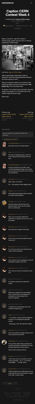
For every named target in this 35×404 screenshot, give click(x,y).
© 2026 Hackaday (17, 400)
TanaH (10, 315)
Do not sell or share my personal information (17, 396)
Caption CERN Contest (22, 19)
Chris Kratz (11, 330)
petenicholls (11, 179)
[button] (31, 3)
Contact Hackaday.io (16, 393)
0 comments (30, 119)
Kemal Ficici (11, 214)
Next (10, 383)
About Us (6, 393)
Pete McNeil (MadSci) (13, 143)
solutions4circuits (12, 369)
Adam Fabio (9, 26)
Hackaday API (26, 394)
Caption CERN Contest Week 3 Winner (9, 115)
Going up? (18, 388)
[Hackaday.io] (8, 3)
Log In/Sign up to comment (10, 139)
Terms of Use (8, 394)
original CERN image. (15, 72)
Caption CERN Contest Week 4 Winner (26, 115)
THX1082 (10, 201)
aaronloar (10, 356)
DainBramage (11, 341)
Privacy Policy (17, 394)
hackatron (10, 191)
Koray (9, 152)
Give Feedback (27, 393)
